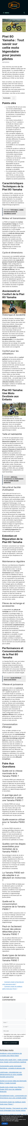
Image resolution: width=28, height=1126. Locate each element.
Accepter (5, 1123)
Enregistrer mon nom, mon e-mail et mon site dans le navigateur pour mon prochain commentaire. (14, 1036)
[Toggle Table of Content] (12, 98)
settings (16, 1120)
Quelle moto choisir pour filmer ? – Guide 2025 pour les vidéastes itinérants (12, 1089)
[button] (24, 13)
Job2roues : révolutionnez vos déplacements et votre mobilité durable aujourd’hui (11, 1074)
